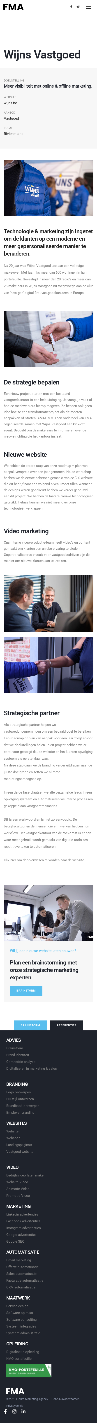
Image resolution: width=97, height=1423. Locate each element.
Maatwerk (18, 1298)
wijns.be (10, 103)
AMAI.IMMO (46, 418)
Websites (16, 1123)
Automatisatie (22, 1252)
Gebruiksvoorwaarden (65, 1399)
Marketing (18, 1206)
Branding (17, 1084)
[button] (26, 991)
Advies (13, 1040)
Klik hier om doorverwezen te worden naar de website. (44, 860)
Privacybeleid (14, 1405)
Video (12, 1167)
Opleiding (17, 1343)
